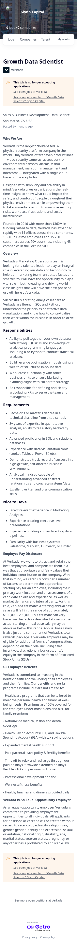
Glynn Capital (32, 12)
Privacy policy (29, 937)
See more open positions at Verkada (38, 900)
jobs (11, 39)
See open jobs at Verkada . (30, 92)
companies (28, 39)
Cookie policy (47, 937)
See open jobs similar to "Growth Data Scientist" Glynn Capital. (38, 99)
